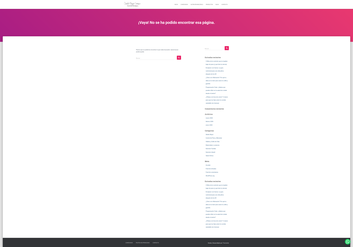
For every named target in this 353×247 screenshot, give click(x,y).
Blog (217, 4)
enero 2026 (209, 125)
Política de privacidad (143, 242)
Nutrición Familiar (211, 148)
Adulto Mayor (209, 134)
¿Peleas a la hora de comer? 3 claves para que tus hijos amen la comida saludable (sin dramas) (217, 100)
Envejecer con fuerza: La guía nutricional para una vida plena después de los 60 (215, 71)
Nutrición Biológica (197, 4)
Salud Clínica (209, 155)
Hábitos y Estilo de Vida (212, 141)
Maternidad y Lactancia (212, 145)
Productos (209, 4)
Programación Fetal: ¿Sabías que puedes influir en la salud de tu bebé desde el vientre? (216, 90)
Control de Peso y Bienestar (214, 138)
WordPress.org (210, 175)
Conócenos (184, 4)
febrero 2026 (209, 121)
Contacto (224, 4)
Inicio (176, 4)
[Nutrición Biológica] (133, 4)
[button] (347, 241)
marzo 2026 (209, 118)
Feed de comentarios (212, 172)
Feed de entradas (211, 168)
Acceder (208, 165)
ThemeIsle (226, 243)
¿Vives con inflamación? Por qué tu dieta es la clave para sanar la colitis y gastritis (217, 80)
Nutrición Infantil (210, 152)
